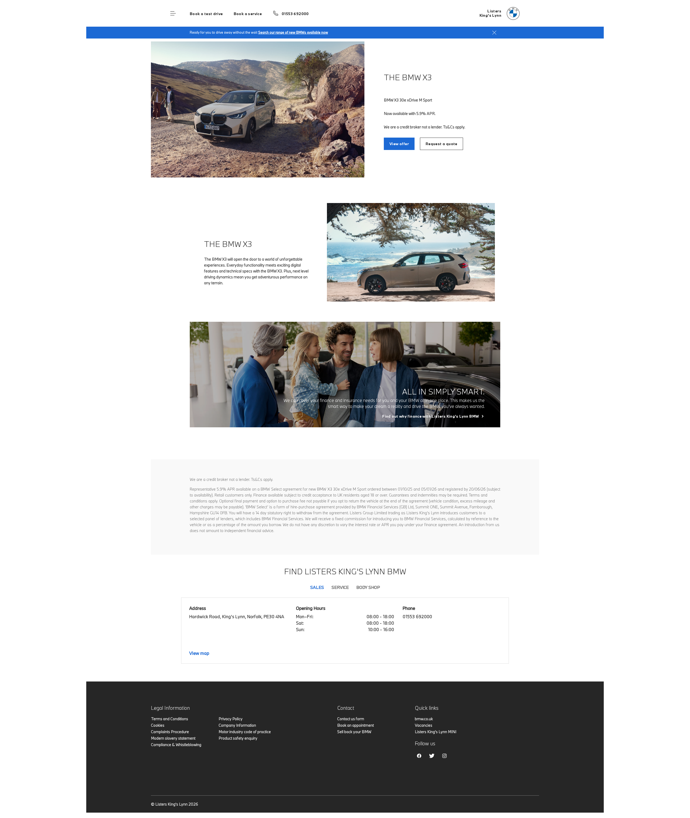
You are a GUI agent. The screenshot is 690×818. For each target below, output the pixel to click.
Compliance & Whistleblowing (176, 744)
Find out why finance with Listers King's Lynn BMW (430, 416)
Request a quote (441, 143)
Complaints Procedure (170, 731)
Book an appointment (355, 725)
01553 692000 (295, 13)
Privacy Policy (231, 718)
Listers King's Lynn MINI (435, 731)
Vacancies (423, 725)
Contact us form (350, 718)
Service (340, 587)
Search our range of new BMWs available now (293, 32)
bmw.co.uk (424, 718)
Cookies (157, 725)
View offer (399, 143)
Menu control (173, 13)
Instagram (444, 755)
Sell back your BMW (354, 731)
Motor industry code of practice (245, 731)
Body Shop (368, 587)
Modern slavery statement (173, 738)
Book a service (248, 13)
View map (199, 653)
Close (494, 33)
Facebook (419, 755)
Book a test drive (206, 13)
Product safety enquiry (238, 738)
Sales (317, 587)
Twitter (431, 755)
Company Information (237, 725)
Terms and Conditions (169, 718)
